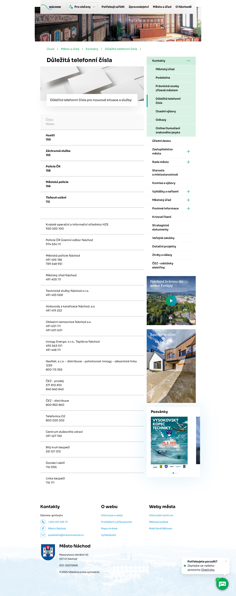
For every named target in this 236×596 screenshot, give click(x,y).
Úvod (50, 49)
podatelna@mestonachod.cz (66, 535)
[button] (173, 473)
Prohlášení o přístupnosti (116, 521)
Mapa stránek (109, 528)
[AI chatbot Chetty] (222, 584)
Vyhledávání (108, 535)
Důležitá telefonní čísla (121, 49)
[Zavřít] (226, 561)
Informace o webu (112, 515)
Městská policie (158, 521)
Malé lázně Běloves (160, 528)
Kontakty (92, 49)
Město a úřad (70, 49)
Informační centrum (161, 515)
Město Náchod (57, 528)
